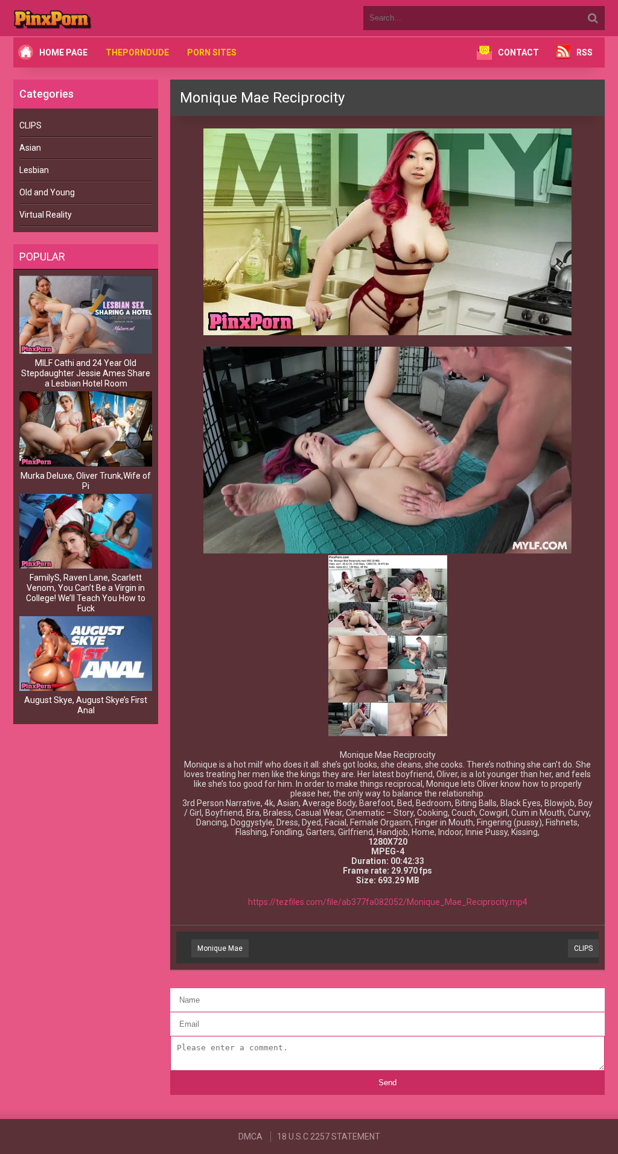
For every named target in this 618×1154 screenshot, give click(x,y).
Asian (30, 148)
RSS (584, 52)
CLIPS (30, 125)
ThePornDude (137, 52)
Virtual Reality (45, 214)
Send (387, 1082)
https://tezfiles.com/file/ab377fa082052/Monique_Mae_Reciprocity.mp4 (387, 902)
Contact (518, 52)
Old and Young (47, 192)
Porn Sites (212, 52)
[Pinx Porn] (85, 18)
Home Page (63, 52)
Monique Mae (220, 948)
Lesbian (34, 170)
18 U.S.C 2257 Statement (328, 1136)
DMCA (250, 1136)
